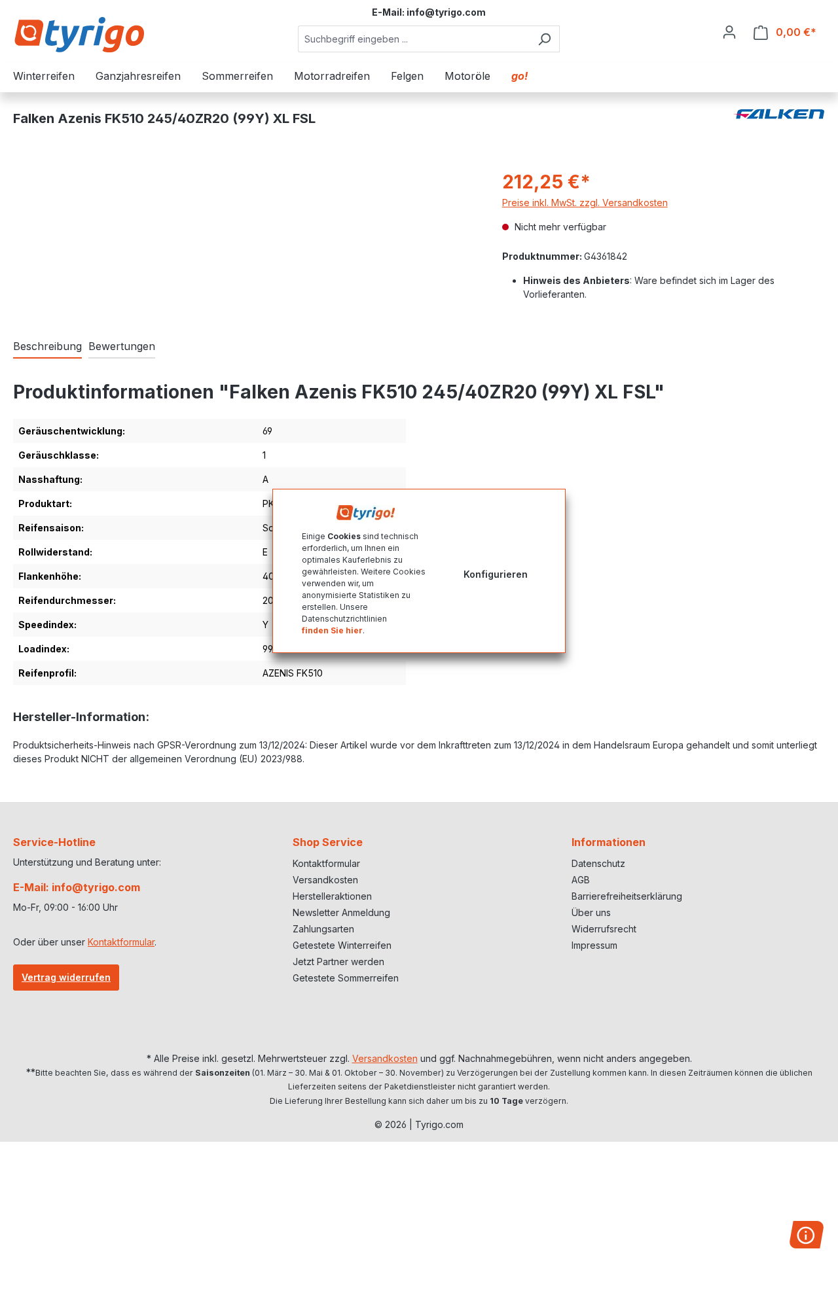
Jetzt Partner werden (338, 961)
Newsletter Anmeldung (341, 912)
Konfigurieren (496, 574)
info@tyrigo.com (446, 12)
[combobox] (414, 39)
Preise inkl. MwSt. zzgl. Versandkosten (585, 202)
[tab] (47, 347)
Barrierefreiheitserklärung (627, 896)
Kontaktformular (121, 941)
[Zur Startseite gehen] (78, 34)
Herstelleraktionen (332, 896)
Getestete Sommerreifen (346, 977)
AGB (581, 879)
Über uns (591, 912)
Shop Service (328, 842)
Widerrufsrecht (604, 928)
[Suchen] (544, 39)
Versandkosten (325, 879)
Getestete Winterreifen (342, 945)
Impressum (594, 945)
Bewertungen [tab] (121, 346)
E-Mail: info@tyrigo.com (76, 887)
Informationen (609, 842)
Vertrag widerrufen (66, 977)
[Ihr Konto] (729, 32)
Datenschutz (598, 863)
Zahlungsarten (323, 928)
